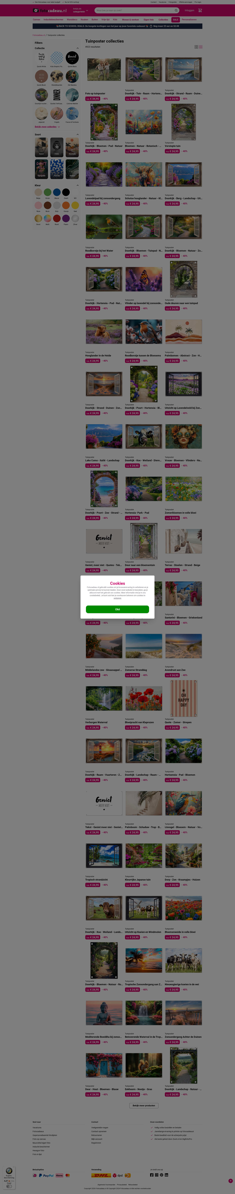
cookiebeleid (95, 595)
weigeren (117, 598)
